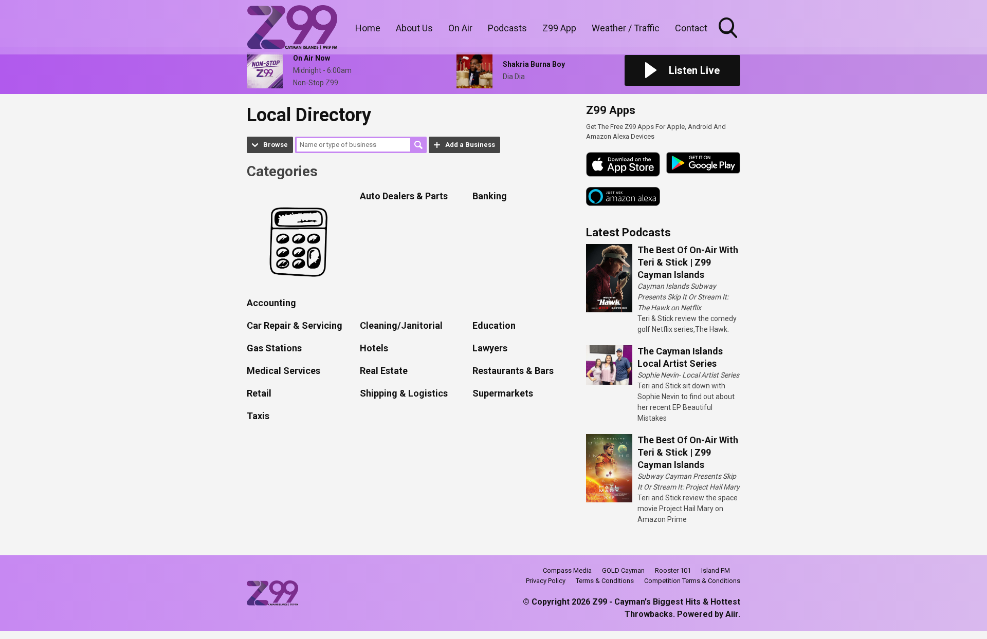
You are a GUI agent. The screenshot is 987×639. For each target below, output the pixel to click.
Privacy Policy (545, 581)
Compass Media (567, 570)
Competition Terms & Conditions (692, 581)
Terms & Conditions (605, 581)
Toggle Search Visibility (729, 39)
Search (418, 145)
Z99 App (559, 28)
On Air (460, 28)
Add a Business (470, 144)
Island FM (715, 570)
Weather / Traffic (626, 28)
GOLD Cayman (623, 570)
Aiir (731, 614)
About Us (414, 28)
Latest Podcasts (628, 232)
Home (367, 28)
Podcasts (507, 28)
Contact (691, 28)
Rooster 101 (673, 570)
